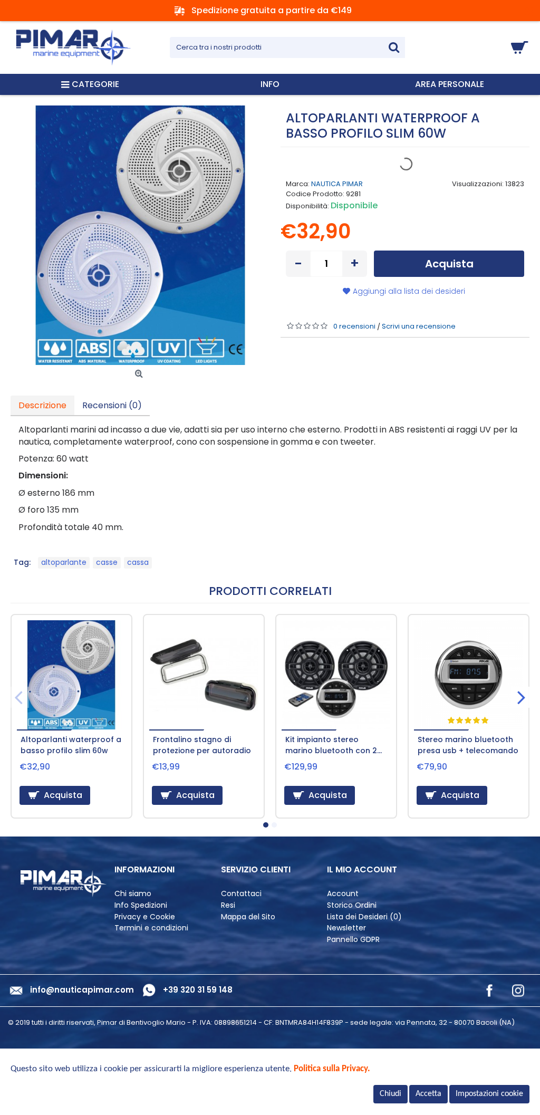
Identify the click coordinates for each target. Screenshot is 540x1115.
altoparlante (63, 562)
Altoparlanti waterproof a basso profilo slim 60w (71, 745)
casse (107, 562)
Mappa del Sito (248, 917)
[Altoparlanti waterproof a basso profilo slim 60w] (140, 235)
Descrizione (42, 405)
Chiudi (390, 1094)
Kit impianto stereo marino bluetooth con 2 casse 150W (331, 746)
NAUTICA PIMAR (337, 184)
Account (343, 894)
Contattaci (241, 894)
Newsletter (346, 928)
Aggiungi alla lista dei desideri (409, 291)
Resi (228, 905)
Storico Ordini (352, 905)
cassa (138, 562)
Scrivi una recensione (419, 326)
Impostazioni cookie (489, 1094)
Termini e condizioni (151, 928)
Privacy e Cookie (144, 917)
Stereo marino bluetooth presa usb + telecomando (468, 745)
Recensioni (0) (112, 405)
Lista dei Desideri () (364, 917)
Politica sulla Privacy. (332, 1068)
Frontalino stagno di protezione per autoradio (202, 745)
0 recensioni (354, 326)
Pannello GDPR (353, 940)
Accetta (428, 1094)
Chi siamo (132, 894)
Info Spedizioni (140, 905)
